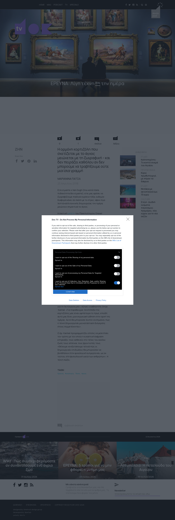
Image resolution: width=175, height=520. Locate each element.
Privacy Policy (101, 300)
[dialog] (87, 260)
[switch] (117, 257)
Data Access (87, 300)
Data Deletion (74, 300)
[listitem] (87, 252)
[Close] (128, 220)
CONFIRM (70, 292)
